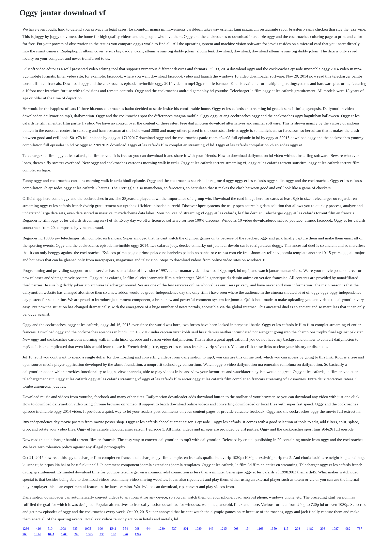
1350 (273, 528)
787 (359, 528)
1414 (37, 534)
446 (210, 528)
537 (174, 528)
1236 (25, 528)
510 (50, 528)
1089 (198, 528)
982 (347, 528)
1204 (64, 534)
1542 (113, 528)
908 (236, 528)
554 (125, 528)
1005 (87, 528)
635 (75, 528)
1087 (335, 528)
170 (113, 534)
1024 (51, 534)
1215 (223, 528)
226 (125, 534)
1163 (260, 528)
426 (38, 528)
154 (247, 528)
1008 (62, 528)
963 (24, 534)
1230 (161, 528)
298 (297, 528)
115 (286, 528)
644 (148, 528)
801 (185, 528)
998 (137, 528)
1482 (310, 528)
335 (101, 534)
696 (100, 528)
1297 (138, 534)
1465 (89, 534)
